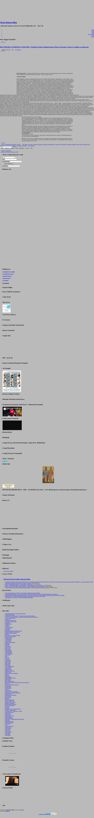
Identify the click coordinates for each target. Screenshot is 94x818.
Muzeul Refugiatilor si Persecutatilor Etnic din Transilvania (17, 682)
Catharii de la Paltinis (37, 144)
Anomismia (7, 622)
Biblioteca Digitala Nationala (11, 633)
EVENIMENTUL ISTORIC (9, 271)
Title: (4, 159)
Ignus (6, 656)
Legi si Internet (8, 667)
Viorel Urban (7, 730)
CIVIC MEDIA (8, 640)
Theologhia (7, 720)
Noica (81, 144)
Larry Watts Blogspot (9, 666)
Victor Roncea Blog (8, 22)
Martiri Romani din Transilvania (11, 673)
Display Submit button (8, 163)
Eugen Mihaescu (8, 650)
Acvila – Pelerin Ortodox (10, 618)
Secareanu (7, 707)
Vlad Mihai (7, 734)
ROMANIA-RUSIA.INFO (10, 704)
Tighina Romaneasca (9, 721)
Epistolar (57, 144)
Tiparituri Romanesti (9, 722)
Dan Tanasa (7, 643)
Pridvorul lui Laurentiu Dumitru (11, 691)
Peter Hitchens (8, 690)
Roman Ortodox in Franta (10, 702)
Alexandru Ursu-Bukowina (10, 620)
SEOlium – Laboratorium (10, 710)
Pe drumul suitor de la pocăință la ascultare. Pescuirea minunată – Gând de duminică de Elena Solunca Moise (27, 587)
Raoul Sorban (8, 696)
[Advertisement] (47, 10)
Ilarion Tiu (7, 657)
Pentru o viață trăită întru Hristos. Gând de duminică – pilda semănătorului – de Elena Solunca (24, 585)
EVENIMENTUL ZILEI (8, 274)
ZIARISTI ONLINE (7, 276)
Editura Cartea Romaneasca (49, 144)
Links (93, 35)
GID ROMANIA (8, 652)
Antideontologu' (8, 623)
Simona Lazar (8, 713)
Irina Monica (7, 661)
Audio (92, 33)
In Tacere (7, 658)
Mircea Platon (8, 680)
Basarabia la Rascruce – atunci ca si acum (13, 630)
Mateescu (7, 674)
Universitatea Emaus (9, 726)
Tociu (6, 725)
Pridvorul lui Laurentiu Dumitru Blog (12, 692)
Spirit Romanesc (8, 716)
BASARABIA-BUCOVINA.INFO (12, 632)
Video (93, 32)
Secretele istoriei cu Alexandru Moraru (13, 708)
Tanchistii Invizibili (9, 718)
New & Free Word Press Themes (11, 684)
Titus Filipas (7, 723)
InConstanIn (7, 659)
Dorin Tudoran (8, 646)
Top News (18, 144)
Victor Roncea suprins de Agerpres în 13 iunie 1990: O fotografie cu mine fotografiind (22, 593)
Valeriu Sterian (8, 728)
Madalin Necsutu (8, 669)
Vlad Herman (8, 733)
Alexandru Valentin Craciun (10, 621)
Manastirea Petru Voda (9, 671)
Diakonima (7, 644)
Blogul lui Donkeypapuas (10, 636)
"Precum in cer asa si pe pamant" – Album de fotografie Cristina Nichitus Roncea (21, 617)
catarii (31, 144)
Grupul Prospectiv (8, 653)
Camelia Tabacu (8, 638)
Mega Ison (7, 675)
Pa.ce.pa (7, 689)
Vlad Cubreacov (8, 731)
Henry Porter (7, 654)
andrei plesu (27, 144)
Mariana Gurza (8, 672)
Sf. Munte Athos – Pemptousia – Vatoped (13, 711)
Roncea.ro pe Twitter (14, 151)
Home (93, 29)
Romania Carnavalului (9, 703)
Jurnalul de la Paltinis (71, 144)
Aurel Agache (8, 628)
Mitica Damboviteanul (9, 681)
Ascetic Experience (9, 627)
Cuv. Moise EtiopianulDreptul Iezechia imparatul (8, 485)
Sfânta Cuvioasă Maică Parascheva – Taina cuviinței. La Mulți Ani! (18, 584)
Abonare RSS (8, 150)
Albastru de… (8, 619)
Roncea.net (7, 706)
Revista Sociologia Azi (9, 699)
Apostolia (7, 625)
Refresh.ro (7, 698)
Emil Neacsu (7, 648)
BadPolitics (7, 629)
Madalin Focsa (8, 668)
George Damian (8, 651)
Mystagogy (7, 683)
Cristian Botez (8, 641)
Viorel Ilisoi (7, 729)
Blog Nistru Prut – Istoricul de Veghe (12, 635)
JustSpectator (7, 665)
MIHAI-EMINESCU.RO (10, 677)
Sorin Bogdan (8, 714)
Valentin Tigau (8, 727)
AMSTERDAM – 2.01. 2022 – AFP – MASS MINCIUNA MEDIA (19, 597)
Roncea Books (91, 34)
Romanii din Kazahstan (10, 705)
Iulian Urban (7, 664)
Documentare (13, 144)
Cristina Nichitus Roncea (10, 642)
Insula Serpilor (8, 660)
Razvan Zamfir (8, 697)
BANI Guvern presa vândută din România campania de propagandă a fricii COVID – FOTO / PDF (25, 596)
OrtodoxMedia (8, 688)
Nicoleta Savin (8, 687)
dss (42, 144)
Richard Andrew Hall (9, 700)
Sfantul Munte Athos (9, 712)
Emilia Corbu (8, 649)
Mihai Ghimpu (8, 676)
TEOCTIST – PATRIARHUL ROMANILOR (14, 719)
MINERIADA (8, 679)
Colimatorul (7, 144)
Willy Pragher (8, 735)
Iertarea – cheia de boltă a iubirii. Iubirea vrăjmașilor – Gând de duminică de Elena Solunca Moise (25, 586)
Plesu (6, 145)
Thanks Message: (6, 161)
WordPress (22, 809)
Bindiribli (7, 634)
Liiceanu (77, 144)
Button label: (5, 166)
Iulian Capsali (8, 663)
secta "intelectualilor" (11, 145)
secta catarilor (19, 145)
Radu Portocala (8, 694)
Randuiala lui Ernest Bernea (10, 695)
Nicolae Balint (8, 685)
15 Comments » (18, 49)
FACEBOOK (5, 280)
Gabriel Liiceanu (63, 144)
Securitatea (24, 145)
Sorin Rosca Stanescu (9, 715)
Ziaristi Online (25, 579)
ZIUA (93, 31)
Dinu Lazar (7, 645)
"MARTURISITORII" (9, 614)
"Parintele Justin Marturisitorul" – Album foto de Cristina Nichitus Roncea (20, 615)
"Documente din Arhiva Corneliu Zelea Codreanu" (15, 613)
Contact (92, 36)
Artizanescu (7, 626)
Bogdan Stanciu (8, 637)
